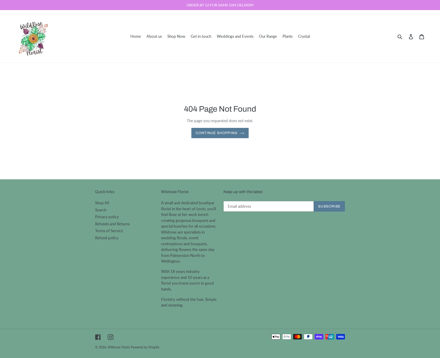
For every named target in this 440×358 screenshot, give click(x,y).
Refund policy (106, 237)
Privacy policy (107, 216)
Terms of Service (109, 230)
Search (100, 209)
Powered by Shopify (145, 347)
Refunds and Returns (112, 223)
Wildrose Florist (119, 347)
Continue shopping (216, 133)
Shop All (102, 202)
